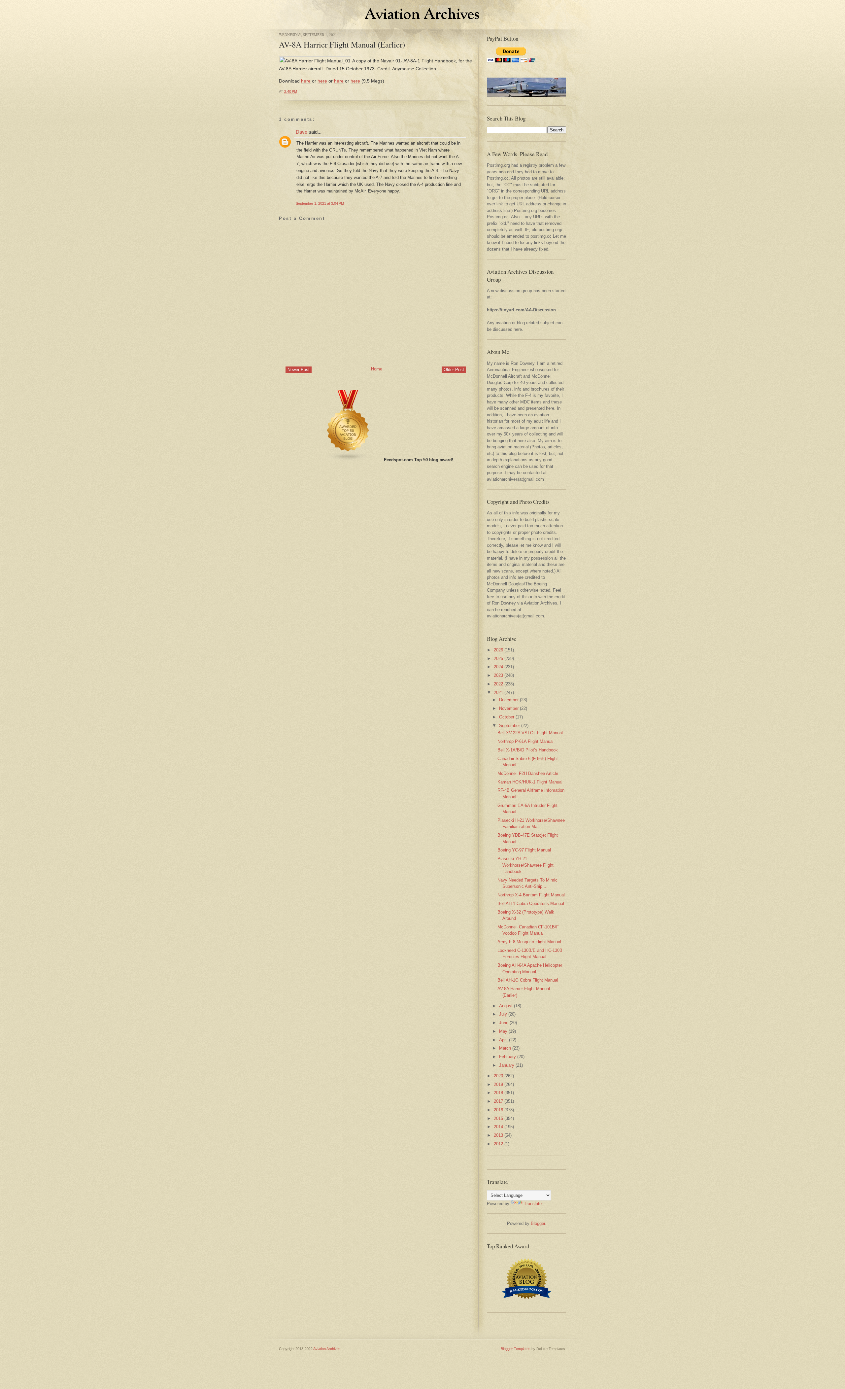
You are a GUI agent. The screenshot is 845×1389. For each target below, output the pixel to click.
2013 (498, 1135)
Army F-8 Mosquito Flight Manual (529, 941)
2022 (498, 683)
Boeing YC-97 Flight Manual (524, 850)
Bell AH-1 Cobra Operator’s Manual (530, 903)
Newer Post (298, 369)
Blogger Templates (515, 1349)
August (506, 1005)
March (505, 1048)
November (509, 708)
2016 (498, 1109)
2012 (498, 1143)
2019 (498, 1084)
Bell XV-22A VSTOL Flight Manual (530, 732)
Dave (301, 132)
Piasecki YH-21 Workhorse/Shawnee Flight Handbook (525, 865)
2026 (498, 649)
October (506, 716)
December (509, 699)
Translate (533, 1203)
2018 (498, 1092)
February (507, 1056)
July (503, 1014)
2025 (498, 658)
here (306, 81)
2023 (498, 675)
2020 (498, 1075)
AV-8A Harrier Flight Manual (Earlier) (342, 44)
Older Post (454, 369)
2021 (498, 692)
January (506, 1065)
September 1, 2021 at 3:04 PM (320, 203)
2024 (498, 666)
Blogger (538, 1223)
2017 (498, 1101)
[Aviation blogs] (348, 459)
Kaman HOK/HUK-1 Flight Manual (529, 782)
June (503, 1022)
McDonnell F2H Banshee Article (527, 773)
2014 (498, 1126)
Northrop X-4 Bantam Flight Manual (531, 894)
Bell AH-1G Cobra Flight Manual (527, 980)
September (509, 725)
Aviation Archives (327, 1349)
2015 (498, 1118)
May (503, 1031)
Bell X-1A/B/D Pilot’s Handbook (527, 749)
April (503, 1039)
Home (376, 368)
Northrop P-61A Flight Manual (525, 741)
